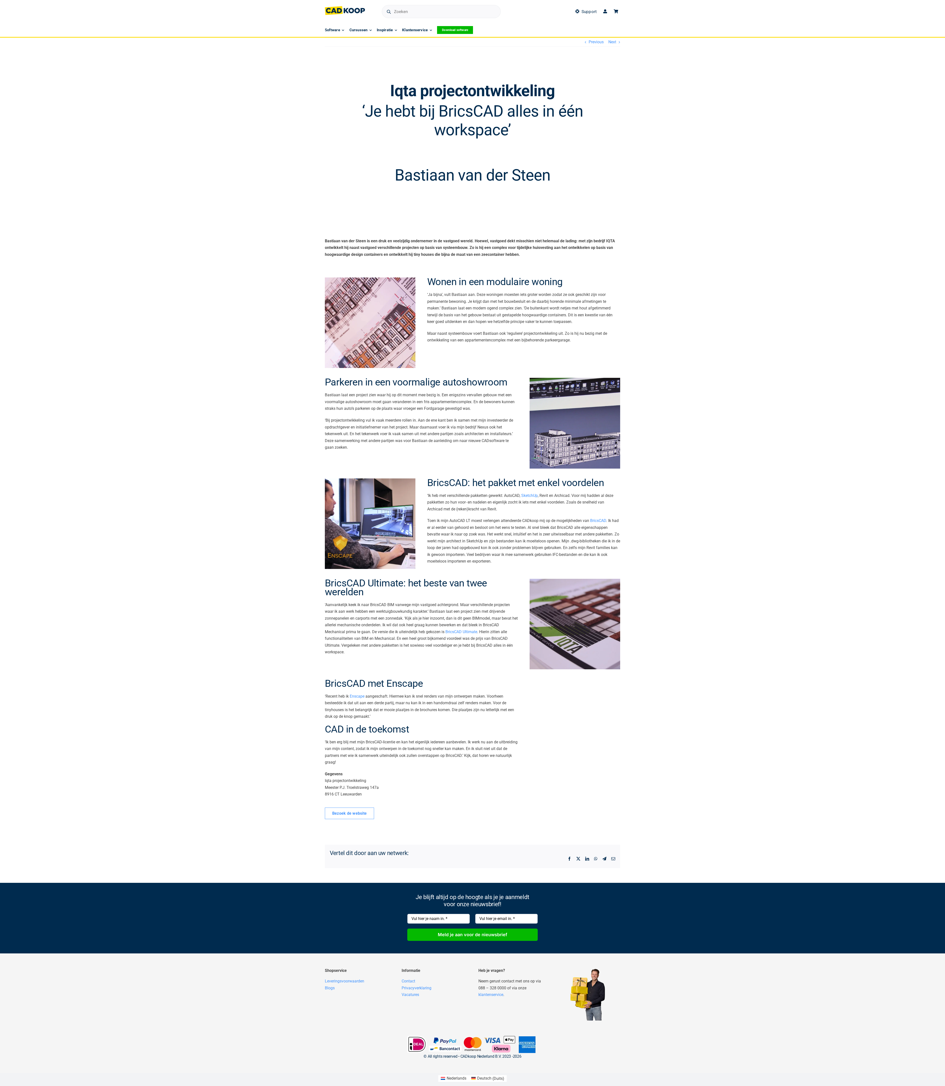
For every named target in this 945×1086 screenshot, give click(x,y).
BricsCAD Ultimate (461, 631)
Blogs (330, 988)
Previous (596, 42)
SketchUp (529, 495)
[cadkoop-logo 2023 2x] (345, 8)
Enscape (357, 696)
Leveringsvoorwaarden (344, 981)
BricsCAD (598, 520)
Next (612, 42)
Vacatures (410, 994)
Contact (408, 981)
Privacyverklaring (416, 988)
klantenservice (490, 994)
